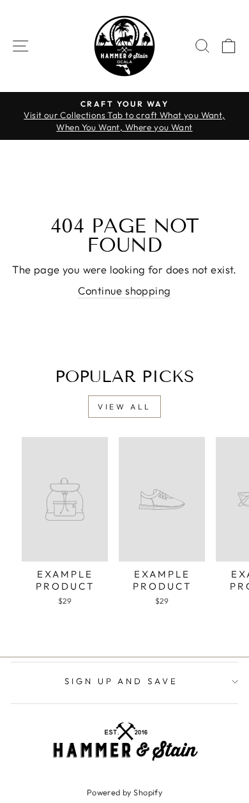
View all (124, 406)
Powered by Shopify (124, 792)
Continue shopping (124, 290)
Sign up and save (121, 681)
